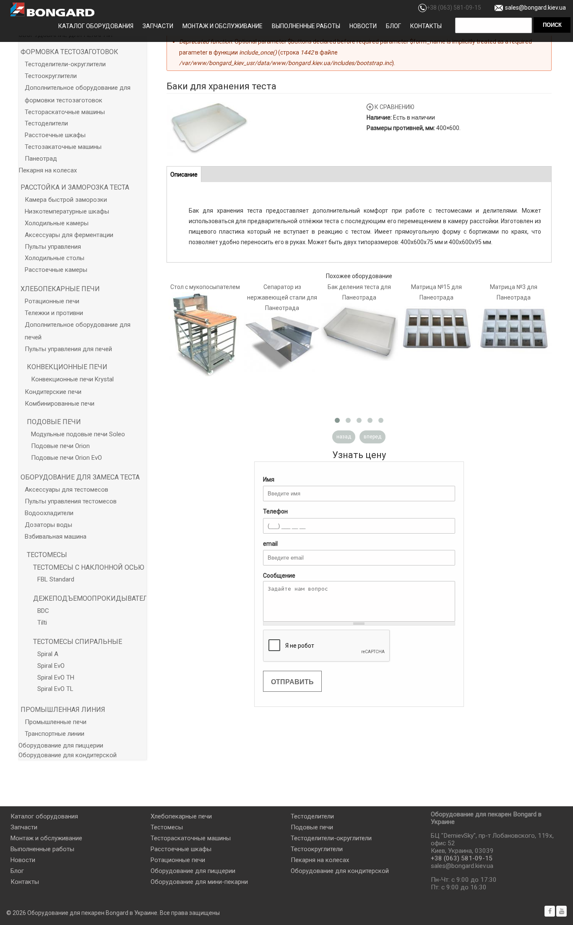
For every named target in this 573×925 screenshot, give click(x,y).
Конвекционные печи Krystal (72, 379)
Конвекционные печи (67, 367)
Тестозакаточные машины (63, 147)
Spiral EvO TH (55, 677)
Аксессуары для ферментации (69, 235)
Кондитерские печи (53, 392)
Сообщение (279, 575)
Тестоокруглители (51, 76)
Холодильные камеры (57, 223)
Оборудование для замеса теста (80, 477)
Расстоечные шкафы (55, 135)
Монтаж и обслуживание (222, 26)
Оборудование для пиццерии (60, 745)
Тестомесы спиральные (77, 642)
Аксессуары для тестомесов (66, 489)
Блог (393, 26)
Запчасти (158, 26)
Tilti (42, 622)
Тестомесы (47, 555)
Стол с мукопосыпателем (205, 287)
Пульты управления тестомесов (71, 501)
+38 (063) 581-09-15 (454, 7)
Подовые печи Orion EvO (66, 457)
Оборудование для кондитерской (67, 755)
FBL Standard (55, 579)
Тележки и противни (54, 313)
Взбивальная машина (55, 536)
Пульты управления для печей (68, 349)
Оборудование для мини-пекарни (199, 882)
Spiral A (47, 654)
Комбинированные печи (59, 403)
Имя (268, 479)
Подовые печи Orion (60, 446)
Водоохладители (49, 513)
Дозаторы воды (48, 525)
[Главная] (52, 9)
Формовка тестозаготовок (69, 52)
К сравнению (394, 107)
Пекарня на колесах (47, 170)
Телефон (275, 511)
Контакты (426, 26)
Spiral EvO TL (55, 689)
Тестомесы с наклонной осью (88, 567)
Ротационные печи (52, 301)
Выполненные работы (306, 26)
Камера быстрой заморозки (66, 199)
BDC (43, 611)
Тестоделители (46, 123)
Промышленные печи (55, 722)
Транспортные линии (54, 733)
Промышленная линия (63, 710)
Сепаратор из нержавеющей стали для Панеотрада (282, 297)
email (270, 543)
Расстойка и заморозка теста (75, 187)
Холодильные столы (54, 258)
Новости (363, 26)
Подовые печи (54, 422)
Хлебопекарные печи (60, 289)
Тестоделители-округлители (65, 64)
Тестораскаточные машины (65, 112)
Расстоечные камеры (56, 270)
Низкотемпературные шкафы (67, 211)
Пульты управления (53, 246)
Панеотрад (41, 158)
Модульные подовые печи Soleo (78, 434)
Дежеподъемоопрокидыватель (93, 598)
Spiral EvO (51, 666)
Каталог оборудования (95, 26)
